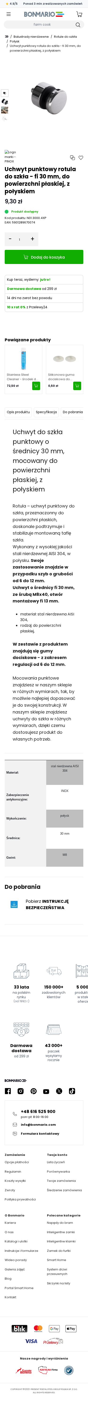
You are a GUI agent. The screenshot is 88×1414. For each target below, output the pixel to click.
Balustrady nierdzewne (31, 36)
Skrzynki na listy (58, 1283)
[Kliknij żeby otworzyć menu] (9, 14)
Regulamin (13, 1171)
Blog (8, 1278)
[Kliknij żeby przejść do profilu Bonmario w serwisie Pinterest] (34, 1091)
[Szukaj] (77, 24)
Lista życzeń (56, 1162)
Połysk (14, 41)
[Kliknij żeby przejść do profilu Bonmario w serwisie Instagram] (21, 1091)
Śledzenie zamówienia (64, 1190)
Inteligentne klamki (61, 1241)
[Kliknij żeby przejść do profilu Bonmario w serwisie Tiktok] (72, 1091)
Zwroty (10, 1190)
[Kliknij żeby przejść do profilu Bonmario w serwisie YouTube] (46, 1091)
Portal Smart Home (19, 1288)
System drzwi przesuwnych (57, 1271)
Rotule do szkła (65, 36)
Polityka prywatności (20, 1199)
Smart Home (56, 1260)
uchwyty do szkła (31, 719)
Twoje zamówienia (61, 1181)
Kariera (10, 1222)
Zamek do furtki (59, 1251)
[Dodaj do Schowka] (81, 157)
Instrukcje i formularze (21, 1251)
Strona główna (6, 36)
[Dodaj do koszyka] (36, 386)
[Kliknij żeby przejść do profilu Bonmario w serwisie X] (59, 1091)
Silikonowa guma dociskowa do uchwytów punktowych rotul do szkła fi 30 (63, 377)
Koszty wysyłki (15, 1181)
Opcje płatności (17, 1162)
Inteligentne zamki (61, 1232)
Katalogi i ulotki (16, 1241)
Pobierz (47, 904)
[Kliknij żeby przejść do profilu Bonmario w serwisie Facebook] (8, 1091)
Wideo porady (16, 1260)
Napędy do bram (60, 1222)
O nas (9, 1232)
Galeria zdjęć (15, 1269)
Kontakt (10, 1297)
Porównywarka (58, 1171)
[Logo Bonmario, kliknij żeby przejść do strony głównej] (44, 14)
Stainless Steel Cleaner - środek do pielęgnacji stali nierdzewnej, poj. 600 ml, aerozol (23, 377)
